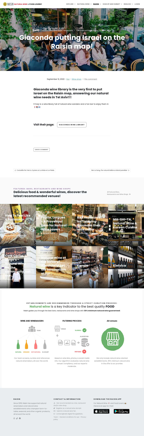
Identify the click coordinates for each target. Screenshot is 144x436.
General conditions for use (70, 417)
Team (56, 417)
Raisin (35, 30)
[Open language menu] (132, 4)
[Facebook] (20, 418)
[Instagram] (14, 418)
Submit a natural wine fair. (66, 411)
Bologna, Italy (48, 278)
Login (137, 4)
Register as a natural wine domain (68, 408)
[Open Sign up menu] (121, 4)
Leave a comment (41, 149)
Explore (69, 4)
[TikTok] (17, 418)
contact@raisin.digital (64, 414)
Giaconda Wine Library (72, 124)
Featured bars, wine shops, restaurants (57, 30)
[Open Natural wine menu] (91, 4)
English (127, 4)
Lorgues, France (49, 233)
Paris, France (120, 231)
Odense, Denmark (14, 279)
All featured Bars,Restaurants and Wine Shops (117, 193)
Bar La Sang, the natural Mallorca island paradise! (109, 170)
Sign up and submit (111, 4)
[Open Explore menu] (74, 4)
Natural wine (83, 4)
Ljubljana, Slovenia (122, 270)
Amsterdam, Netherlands (16, 235)
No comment (91, 79)
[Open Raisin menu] (100, 4)
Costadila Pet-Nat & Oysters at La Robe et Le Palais (35, 170)
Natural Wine (102, 403)
